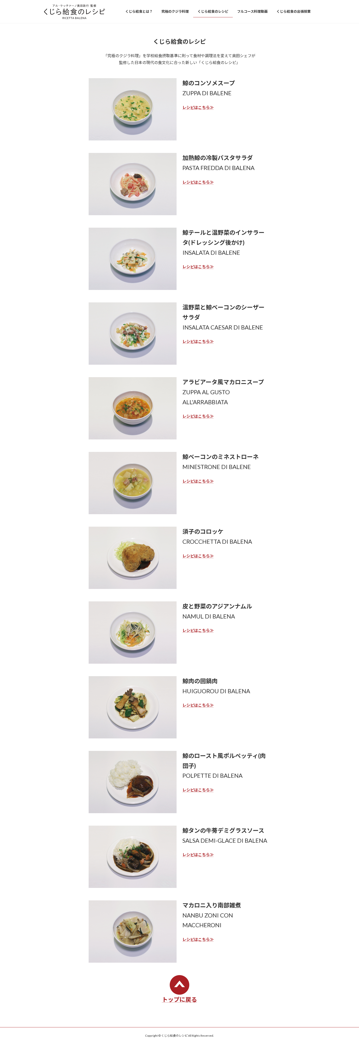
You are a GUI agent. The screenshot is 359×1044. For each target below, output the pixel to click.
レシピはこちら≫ (198, 107)
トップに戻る (179, 999)
